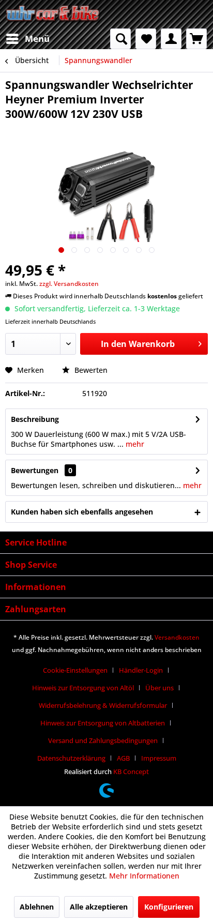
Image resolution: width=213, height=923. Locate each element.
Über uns (159, 687)
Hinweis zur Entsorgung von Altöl (83, 687)
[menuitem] (27, 38)
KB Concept (131, 771)
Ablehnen (37, 907)
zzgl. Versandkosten (69, 283)
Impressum (158, 758)
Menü (37, 38)
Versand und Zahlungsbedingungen (103, 740)
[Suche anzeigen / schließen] (120, 38)
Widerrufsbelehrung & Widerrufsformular (103, 705)
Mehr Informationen (144, 876)
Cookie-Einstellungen (75, 670)
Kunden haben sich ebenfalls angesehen (82, 512)
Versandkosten (177, 637)
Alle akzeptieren (99, 907)
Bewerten (90, 370)
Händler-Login (141, 670)
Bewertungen (34, 470)
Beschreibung (35, 419)
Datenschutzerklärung (71, 758)
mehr (134, 444)
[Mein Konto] (171, 38)
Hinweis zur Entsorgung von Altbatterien (102, 723)
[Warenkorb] (196, 38)
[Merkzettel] (145, 38)
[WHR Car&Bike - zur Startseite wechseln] (53, 14)
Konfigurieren (168, 907)
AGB (123, 758)
